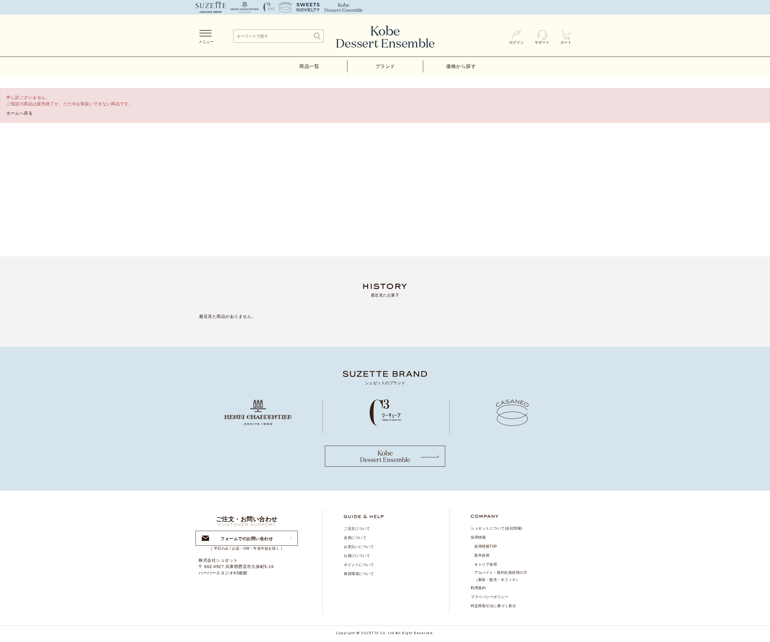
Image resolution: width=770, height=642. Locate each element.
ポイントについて (359, 565)
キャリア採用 (485, 564)
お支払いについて (359, 547)
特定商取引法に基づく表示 (493, 606)
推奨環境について (359, 574)
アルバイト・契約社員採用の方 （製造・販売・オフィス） (500, 576)
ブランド (385, 66)
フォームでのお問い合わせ (246, 538)
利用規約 (478, 588)
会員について (355, 538)
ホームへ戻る (19, 113)
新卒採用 (481, 555)
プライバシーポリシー (489, 597)
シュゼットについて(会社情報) (496, 528)
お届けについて (357, 556)
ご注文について (357, 529)
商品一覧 (309, 66)
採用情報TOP (485, 546)
